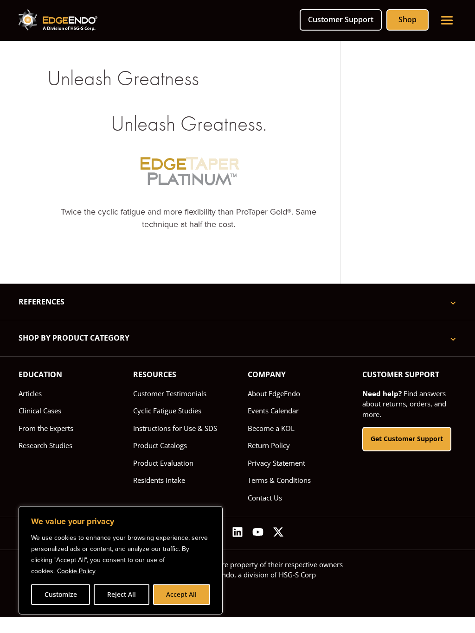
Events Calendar (273, 410)
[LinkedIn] (237, 533)
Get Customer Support (407, 438)
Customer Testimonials (169, 393)
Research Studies (45, 445)
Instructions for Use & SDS (175, 428)
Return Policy (269, 445)
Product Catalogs (160, 445)
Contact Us (265, 497)
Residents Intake (159, 480)
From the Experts (46, 428)
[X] (278, 533)
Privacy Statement (276, 463)
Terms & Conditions (279, 480)
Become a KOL (271, 428)
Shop (407, 19)
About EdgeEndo (274, 393)
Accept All (181, 594)
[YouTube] (257, 533)
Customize (61, 594)
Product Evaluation (163, 463)
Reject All (121, 594)
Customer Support (340, 19)
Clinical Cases (40, 410)
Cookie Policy (76, 571)
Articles (30, 393)
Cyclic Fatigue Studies (167, 410)
